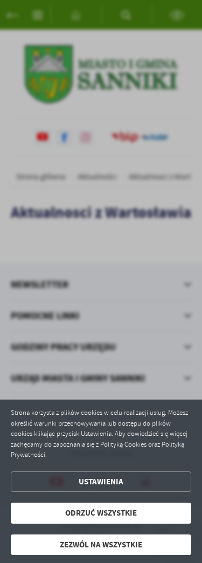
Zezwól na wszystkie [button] (101, 544)
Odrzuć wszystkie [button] (101, 513)
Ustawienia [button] (101, 481)
